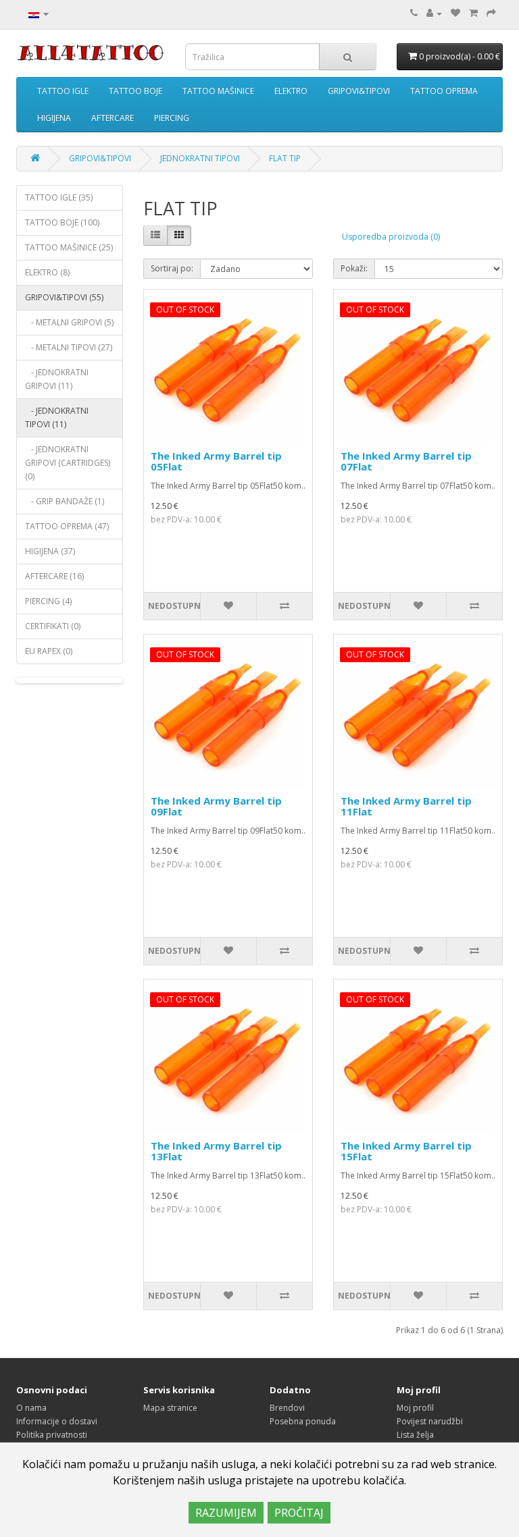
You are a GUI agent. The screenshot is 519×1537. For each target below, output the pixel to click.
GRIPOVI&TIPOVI (359, 91)
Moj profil (415, 1407)
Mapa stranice (170, 1407)
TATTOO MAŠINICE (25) (69, 247)
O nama (31, 1407)
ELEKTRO (290, 91)
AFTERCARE (112, 118)
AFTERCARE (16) (54, 576)
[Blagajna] (491, 13)
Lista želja (415, 1434)
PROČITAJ (299, 1512)
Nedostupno (174, 606)
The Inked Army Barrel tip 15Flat (406, 1151)
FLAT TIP (285, 158)
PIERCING (171, 118)
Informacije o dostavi (56, 1421)
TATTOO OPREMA (444, 91)
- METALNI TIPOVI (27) (68, 347)
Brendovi (287, 1407)
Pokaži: (354, 268)
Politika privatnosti (51, 1434)
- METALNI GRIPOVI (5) (69, 322)
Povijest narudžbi (430, 1421)
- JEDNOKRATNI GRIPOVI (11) (57, 379)
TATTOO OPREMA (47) (67, 526)
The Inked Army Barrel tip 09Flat (216, 806)
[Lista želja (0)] (455, 13)
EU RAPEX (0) (48, 651)
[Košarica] (473, 13)
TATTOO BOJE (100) (62, 222)
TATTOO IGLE (63, 91)
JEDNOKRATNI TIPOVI (200, 158)
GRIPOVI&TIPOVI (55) (64, 297)
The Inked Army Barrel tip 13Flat (216, 1151)
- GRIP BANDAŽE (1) (64, 501)
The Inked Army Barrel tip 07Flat (406, 461)
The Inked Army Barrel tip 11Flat (406, 806)
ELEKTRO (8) (47, 272)
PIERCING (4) (48, 601)
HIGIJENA (54, 118)
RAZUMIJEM (226, 1512)
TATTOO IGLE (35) (59, 197)
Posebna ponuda (303, 1421)
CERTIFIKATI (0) (52, 626)
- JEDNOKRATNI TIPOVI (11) (57, 417)
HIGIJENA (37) (50, 551)
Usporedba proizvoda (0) (391, 236)
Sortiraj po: (172, 268)
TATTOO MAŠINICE (218, 91)
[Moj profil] (434, 13)
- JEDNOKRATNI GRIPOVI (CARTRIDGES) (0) (67, 462)
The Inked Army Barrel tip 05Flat (216, 461)
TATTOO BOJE (135, 91)
